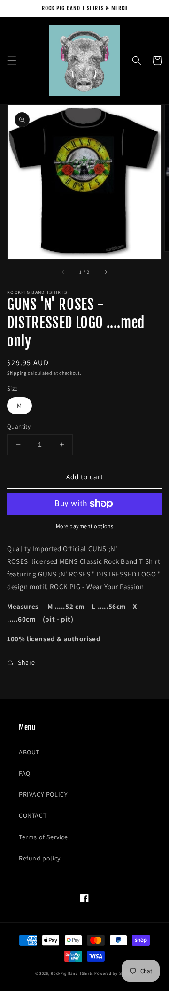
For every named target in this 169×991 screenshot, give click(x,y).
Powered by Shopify (114, 973)
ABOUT (29, 752)
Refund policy (40, 858)
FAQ (25, 773)
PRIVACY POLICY (43, 794)
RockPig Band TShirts (72, 973)
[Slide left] (63, 272)
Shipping (17, 373)
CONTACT (32, 815)
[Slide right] (105, 272)
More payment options (85, 526)
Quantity (19, 426)
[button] (11, 60)
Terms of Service (43, 837)
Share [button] (26, 662)
